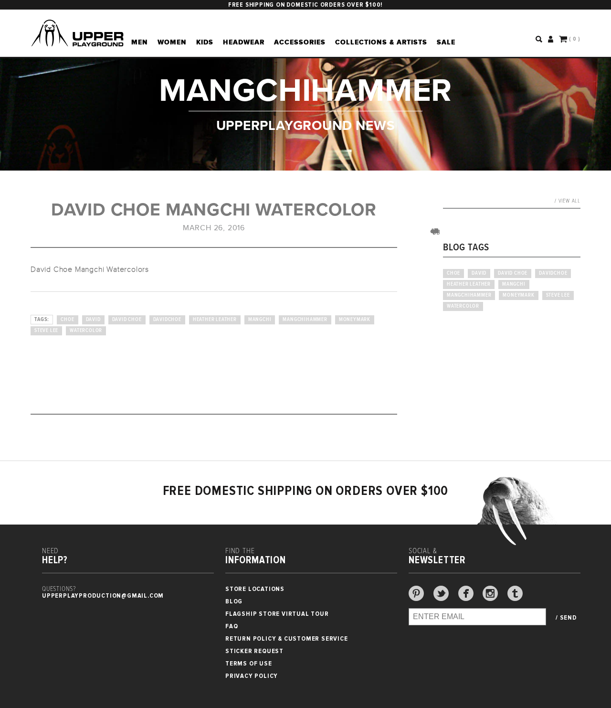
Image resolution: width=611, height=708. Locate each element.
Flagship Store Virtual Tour (277, 614)
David (93, 319)
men (139, 42)
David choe (127, 319)
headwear (243, 42)
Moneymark (354, 319)
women (172, 42)
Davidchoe (167, 319)
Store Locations (254, 589)
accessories (300, 42)
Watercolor (86, 330)
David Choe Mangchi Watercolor (214, 210)
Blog (233, 601)
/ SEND (566, 617)
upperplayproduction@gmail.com (103, 595)
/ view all (567, 201)
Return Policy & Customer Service (286, 638)
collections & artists (381, 42)
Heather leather (215, 319)
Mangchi (260, 319)
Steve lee (46, 330)
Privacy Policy (251, 676)
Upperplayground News (305, 125)
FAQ (231, 626)
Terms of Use (248, 663)
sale (446, 42)
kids (204, 42)
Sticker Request (254, 651)
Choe (67, 319)
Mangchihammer (305, 319)
